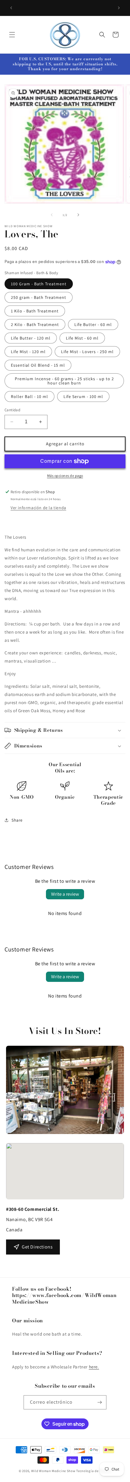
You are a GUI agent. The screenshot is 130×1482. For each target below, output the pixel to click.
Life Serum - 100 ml (83, 396)
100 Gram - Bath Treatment (39, 284)
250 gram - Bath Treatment (38, 297)
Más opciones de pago (65, 475)
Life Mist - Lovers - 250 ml (87, 351)
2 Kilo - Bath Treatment (35, 324)
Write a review (65, 894)
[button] (12, 34)
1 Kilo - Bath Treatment (35, 311)
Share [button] (17, 820)
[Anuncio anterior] (11, 7)
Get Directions (37, 1247)
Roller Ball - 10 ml (29, 396)
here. (94, 1367)
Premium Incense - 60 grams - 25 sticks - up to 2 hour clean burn (64, 381)
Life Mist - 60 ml (82, 338)
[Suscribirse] (99, 1402)
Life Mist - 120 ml (28, 351)
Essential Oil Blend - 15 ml (38, 365)
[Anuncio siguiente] (118, 7)
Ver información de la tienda (38, 507)
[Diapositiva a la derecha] (78, 214)
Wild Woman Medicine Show (53, 1471)
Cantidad (12, 409)
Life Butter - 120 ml (30, 338)
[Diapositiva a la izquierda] (51, 214)
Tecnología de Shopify (93, 1471)
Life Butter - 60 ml (93, 324)
